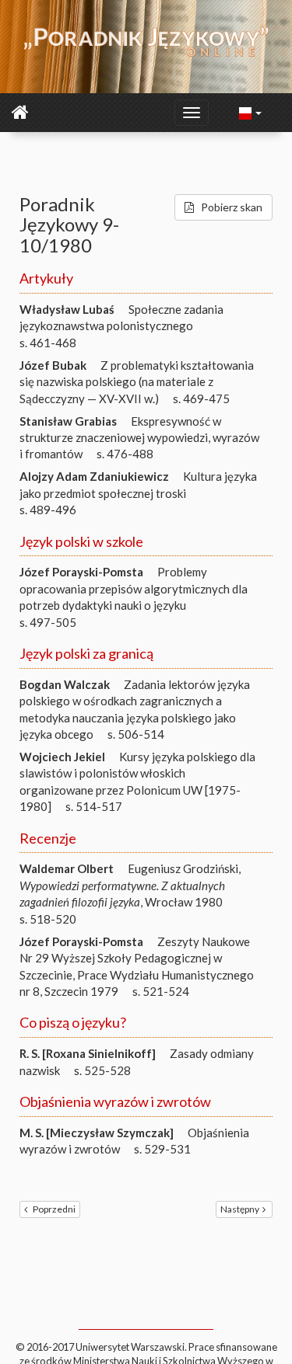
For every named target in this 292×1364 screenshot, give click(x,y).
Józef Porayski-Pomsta (81, 572)
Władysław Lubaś (66, 309)
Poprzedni (54, 1209)
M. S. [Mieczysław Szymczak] (96, 1133)
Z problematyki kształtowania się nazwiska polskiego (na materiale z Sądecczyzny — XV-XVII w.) (136, 381)
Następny (239, 1209)
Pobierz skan (231, 207)
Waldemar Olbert (66, 868)
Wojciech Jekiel (62, 757)
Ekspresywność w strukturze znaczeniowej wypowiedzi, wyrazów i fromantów (139, 437)
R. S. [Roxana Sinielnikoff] (87, 1053)
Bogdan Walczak (64, 684)
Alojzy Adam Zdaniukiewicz (94, 476)
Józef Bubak (52, 365)
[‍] (250, 112)
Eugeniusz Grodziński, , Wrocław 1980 (130, 885)
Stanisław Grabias (68, 421)
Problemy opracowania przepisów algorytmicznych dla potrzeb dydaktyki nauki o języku (133, 588)
